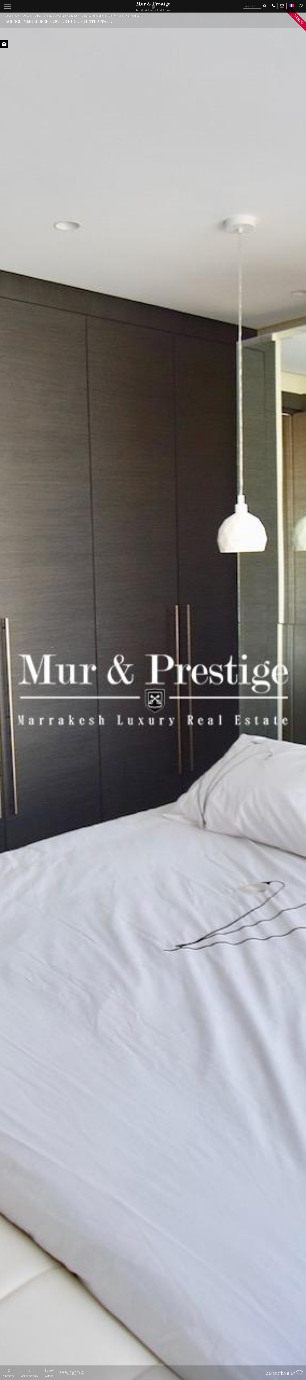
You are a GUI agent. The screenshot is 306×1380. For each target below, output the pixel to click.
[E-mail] (282, 5)
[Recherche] (264, 6)
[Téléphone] (273, 5)
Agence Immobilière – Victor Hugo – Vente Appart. (112, 15)
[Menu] (7, 6)
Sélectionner (281, 1373)
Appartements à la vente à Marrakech (57, 15)
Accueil (28, 15)
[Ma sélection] (301, 5)
